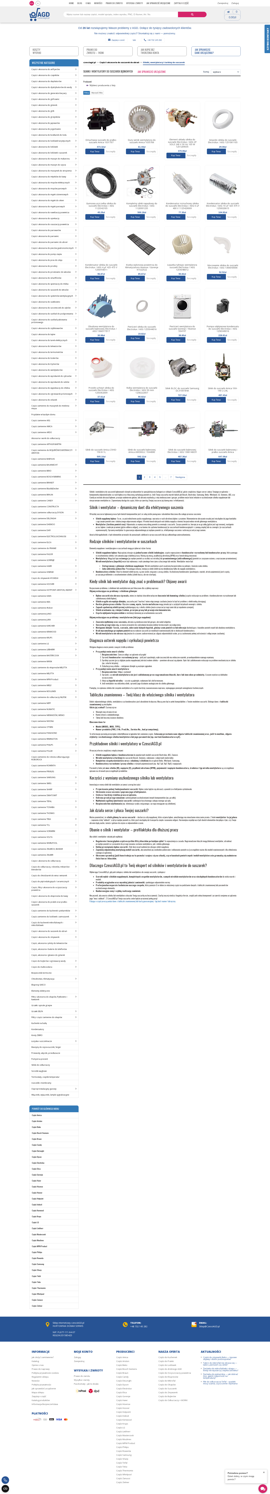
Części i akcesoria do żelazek (44, 400)
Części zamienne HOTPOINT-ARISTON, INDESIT (51, 590)
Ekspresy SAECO (38, 984)
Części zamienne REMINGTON (44, 739)
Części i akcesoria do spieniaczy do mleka (49, 284)
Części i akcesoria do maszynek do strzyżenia (51, 170)
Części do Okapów (167, 1384)
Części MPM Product (39, 1246)
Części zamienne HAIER (41, 566)
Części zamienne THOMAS (42, 813)
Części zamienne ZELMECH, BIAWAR (47, 849)
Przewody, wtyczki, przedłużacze (45, 1053)
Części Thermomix (39, 1288)
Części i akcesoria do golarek (44, 105)
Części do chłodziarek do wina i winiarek (49, 875)
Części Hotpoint (37, 1198)
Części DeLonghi (38, 1151)
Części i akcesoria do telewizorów (46, 346)
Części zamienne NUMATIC (43, 709)
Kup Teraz (95, 151)
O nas (88, 3)
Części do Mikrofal (166, 1380)
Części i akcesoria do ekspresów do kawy (49, 896)
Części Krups (36, 1216)
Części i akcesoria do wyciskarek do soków (50, 382)
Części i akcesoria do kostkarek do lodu (49, 135)
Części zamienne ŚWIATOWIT (44, 795)
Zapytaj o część (181, 3)
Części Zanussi (37, 1299)
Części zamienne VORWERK (43, 831)
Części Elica (36, 1168)
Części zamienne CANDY (42, 500)
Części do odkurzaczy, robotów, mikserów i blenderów (50, 868)
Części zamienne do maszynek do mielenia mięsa (50, 407)
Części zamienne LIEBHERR (43, 649)
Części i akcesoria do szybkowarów (47, 328)
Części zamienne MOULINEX (43, 691)
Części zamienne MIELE (41, 685)
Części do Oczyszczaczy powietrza (174, 1372)
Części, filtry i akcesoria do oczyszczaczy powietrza (49, 888)
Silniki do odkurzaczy (40, 1065)
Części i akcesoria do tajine (43, 334)
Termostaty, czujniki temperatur (45, 1077)
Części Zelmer (37, 1305)
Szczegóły (110, 151)
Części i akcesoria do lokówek (44, 146)
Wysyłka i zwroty (134, 3)
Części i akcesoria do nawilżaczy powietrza (50, 212)
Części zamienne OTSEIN (42, 727)
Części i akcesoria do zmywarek (45, 937)
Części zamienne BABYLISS (43, 459)
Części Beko (36, 1127)
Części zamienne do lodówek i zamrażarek (50, 916)
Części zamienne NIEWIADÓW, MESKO (48, 715)
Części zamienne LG (40, 643)
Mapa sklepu (38, 1392)
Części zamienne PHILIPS (42, 745)
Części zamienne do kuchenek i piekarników (50, 910)
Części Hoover (37, 1192)
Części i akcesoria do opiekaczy (45, 218)
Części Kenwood (38, 1210)
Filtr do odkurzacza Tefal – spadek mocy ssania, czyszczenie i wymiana (220, 1382)
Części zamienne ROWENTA (43, 765)
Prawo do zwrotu (114, 3)
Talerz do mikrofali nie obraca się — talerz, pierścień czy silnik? (220, 1364)
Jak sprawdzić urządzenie (158, 3)
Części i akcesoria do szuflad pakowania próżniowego (49, 321)
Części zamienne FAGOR (42, 554)
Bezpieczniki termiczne (41, 973)
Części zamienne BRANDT (42, 482)
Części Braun (37, 1139)
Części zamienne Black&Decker (45, 488)
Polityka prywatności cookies (45, 1372)
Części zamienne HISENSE (42, 572)
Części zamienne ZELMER (42, 855)
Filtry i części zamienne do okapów (46, 1017)
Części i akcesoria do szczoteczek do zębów (50, 307)
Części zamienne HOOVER (42, 584)
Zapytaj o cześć (118, 40)
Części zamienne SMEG (41, 783)
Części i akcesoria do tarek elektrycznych (49, 340)
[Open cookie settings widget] (5, 1488)
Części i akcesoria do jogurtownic (46, 129)
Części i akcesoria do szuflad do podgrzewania (52, 313)
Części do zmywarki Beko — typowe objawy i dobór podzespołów (220, 1358)
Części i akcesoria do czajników (45, 75)
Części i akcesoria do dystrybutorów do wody (51, 87)
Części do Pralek (166, 1361)
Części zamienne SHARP (41, 789)
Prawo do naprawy (41, 1369)
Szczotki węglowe (39, 1071)
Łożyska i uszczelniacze (41, 1041)
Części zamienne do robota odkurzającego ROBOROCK (50, 758)
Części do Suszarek (167, 1388)
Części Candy (37, 1144)
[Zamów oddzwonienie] (5, 1480)
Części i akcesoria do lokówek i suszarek (49, 152)
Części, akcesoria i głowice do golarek (48, 955)
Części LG (35, 1222)
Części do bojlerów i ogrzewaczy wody (48, 961)
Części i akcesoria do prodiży (44, 266)
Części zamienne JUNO (41, 613)
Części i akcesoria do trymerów (45, 364)
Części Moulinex (38, 1240)
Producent (87, 81)
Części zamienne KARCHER (43, 625)
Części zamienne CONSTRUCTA (45, 506)
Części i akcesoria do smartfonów (46, 278)
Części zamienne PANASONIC (44, 733)
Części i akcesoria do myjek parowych (48, 206)
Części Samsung (38, 1264)
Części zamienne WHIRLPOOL (44, 843)
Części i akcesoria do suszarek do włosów (49, 289)
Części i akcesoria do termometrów (47, 352)
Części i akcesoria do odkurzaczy (46, 861)
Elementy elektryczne (40, 991)
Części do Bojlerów (167, 1396)
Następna (180, 477)
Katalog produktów (41, 1400)
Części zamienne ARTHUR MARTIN (46, 444)
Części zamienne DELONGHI (43, 518)
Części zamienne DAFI (41, 530)
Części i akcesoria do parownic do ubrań (49, 242)
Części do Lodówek (167, 1365)
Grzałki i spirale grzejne (41, 1005)
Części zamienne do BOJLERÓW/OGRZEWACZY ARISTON (51, 451)
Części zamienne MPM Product (44, 679)
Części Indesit (37, 1204)
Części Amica (37, 1115)
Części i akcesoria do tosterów (44, 358)
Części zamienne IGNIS (41, 596)
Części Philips (37, 1252)
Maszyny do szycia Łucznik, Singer (46, 1047)
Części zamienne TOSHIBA (43, 807)
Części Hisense (37, 1186)
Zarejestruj (223, 3)
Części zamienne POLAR (41, 751)
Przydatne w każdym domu (43, 414)
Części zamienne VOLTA (41, 837)
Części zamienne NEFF (41, 703)
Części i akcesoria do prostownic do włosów (51, 272)
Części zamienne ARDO (41, 432)
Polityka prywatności (41, 1384)
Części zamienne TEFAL (41, 801)
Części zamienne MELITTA (42, 673)
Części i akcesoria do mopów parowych (49, 188)
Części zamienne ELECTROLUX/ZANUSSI (48, 536)
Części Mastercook (39, 1234)
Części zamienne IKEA (40, 602)
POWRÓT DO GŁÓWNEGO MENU (45, 1108)
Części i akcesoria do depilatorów (46, 81)
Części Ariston (37, 1121)
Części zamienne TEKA (41, 819)
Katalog (35, 1361)
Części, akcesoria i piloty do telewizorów (49, 943)
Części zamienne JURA (41, 619)
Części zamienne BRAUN (42, 494)
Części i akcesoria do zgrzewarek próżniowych (51, 394)
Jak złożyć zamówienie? (43, 1357)
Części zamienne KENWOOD (43, 631)
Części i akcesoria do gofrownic (45, 99)
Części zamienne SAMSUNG (43, 777)
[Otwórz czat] (262, 1488)
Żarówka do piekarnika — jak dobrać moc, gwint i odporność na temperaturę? (220, 1376)
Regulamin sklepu (40, 1376)
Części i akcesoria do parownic (45, 236)
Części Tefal (36, 1276)
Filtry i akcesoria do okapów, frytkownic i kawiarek (49, 998)
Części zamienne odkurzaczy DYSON (47, 512)
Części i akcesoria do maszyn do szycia (48, 164)
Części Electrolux (38, 1162)
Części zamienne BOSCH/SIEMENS (46, 476)
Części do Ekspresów (168, 1376)
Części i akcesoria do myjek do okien (47, 200)
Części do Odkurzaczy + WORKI (173, 1400)
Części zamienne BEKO (41, 470)
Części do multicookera (41, 967)
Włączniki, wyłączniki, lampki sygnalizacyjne (50, 1094)
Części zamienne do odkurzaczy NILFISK (48, 697)
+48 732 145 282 (154, 40)
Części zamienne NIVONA (42, 721)
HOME (71, 3)
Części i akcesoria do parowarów (46, 230)
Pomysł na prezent (39, 1059)
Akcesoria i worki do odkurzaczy (45, 438)
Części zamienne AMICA (41, 426)
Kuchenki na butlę (39, 1023)
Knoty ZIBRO (36, 1035)
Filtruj (86, 93)
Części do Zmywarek (168, 1392)
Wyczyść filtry (97, 93)
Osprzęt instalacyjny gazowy (43, 1089)
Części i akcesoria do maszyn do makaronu (50, 158)
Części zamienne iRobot (41, 608)
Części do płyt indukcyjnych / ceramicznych (50, 881)
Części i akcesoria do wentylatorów (46, 370)
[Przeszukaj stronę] (192, 14)
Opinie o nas (38, 1365)
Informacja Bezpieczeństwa (45, 1404)
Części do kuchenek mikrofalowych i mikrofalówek (47, 924)
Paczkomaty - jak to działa (86, 1383)
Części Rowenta (37, 1258)
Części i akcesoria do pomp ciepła (46, 254)
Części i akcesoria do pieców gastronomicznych (52, 248)
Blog (79, 3)
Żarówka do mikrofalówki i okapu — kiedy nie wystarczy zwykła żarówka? (220, 1369)
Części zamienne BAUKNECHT (44, 465)
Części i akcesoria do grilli (42, 111)
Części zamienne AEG (40, 420)
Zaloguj (235, 3)
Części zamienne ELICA (41, 542)
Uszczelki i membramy (41, 1083)
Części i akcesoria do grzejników (45, 117)
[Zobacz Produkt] (101, 119)
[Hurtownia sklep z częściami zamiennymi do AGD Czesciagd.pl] (39, 14)
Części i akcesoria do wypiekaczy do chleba (50, 388)
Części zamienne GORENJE (42, 560)
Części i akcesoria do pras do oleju (46, 260)
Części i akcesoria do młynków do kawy (48, 176)
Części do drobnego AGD (170, 1369)
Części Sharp (37, 1270)
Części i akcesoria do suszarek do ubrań (49, 931)
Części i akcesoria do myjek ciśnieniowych (49, 194)
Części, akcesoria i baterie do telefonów (49, 949)
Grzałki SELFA (37, 1011)
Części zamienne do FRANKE (43, 548)
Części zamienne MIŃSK (41, 661)
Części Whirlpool (38, 1294)
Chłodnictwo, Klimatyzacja (42, 979)
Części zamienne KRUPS (41, 637)
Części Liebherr (37, 1228)
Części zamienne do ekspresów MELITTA (49, 667)
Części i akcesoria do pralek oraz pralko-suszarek (49, 903)
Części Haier (36, 1180)
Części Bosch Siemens (40, 1133)
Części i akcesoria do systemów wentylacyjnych (52, 296)
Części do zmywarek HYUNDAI (44, 578)
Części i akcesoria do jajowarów (45, 123)
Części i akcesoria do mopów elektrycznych (50, 182)
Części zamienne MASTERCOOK (45, 655)
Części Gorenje (37, 1174)
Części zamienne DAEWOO (43, 524)
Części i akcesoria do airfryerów (45, 69)
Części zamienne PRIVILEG (42, 771)
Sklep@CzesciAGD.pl (209, 1326)
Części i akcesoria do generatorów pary (49, 93)
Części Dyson (37, 1157)
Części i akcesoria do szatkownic (45, 302)
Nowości (98, 3)
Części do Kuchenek (167, 1357)
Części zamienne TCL (40, 825)
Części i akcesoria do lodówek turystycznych (50, 141)
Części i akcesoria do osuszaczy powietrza (50, 224)
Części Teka (36, 1282)
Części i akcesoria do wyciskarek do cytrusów (51, 376)
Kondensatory (37, 1029)
